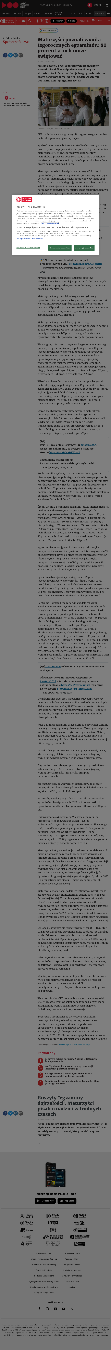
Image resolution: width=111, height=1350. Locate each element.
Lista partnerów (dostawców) (29, 238)
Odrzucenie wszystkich (60, 248)
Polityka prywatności (50, 223)
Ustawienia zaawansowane (28, 248)
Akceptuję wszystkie (84, 248)
